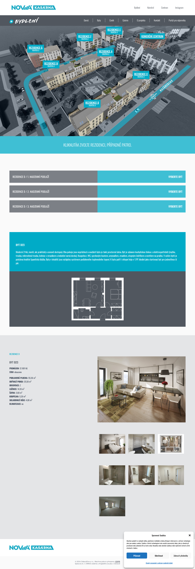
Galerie (125, 20)
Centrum (164, 7)
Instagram (179, 7)
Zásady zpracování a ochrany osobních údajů (159, 563)
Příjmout (136, 555)
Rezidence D (92, 103)
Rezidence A (105, 52)
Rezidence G (35, 48)
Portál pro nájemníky (177, 20)
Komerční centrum (152, 36)
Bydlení (137, 7)
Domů (86, 20)
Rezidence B (51, 64)
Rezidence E (114, 30)
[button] (189, 535)
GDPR (117, 562)
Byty (99, 20)
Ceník (111, 20)
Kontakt (157, 20)
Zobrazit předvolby (181, 555)
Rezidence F (84, 37)
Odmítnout (159, 555)
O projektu (141, 20)
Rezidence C (141, 75)
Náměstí (150, 7)
